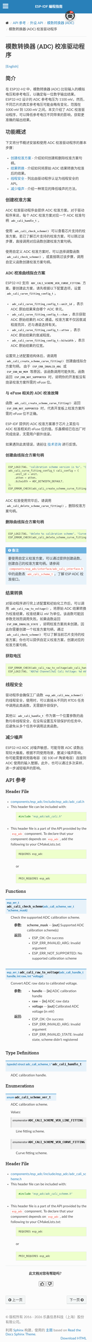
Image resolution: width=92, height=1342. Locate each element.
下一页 (75, 1300)
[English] (12, 66)
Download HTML (73, 1338)
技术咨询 (54, 444)
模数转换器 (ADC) (60, 23)
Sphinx (18, 1330)
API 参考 (19, 23)
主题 (49, 1330)
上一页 (16, 1300)
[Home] (7, 23)
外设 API (36, 23)
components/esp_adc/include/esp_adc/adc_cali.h (47, 801)
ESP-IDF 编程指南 (48, 6)
